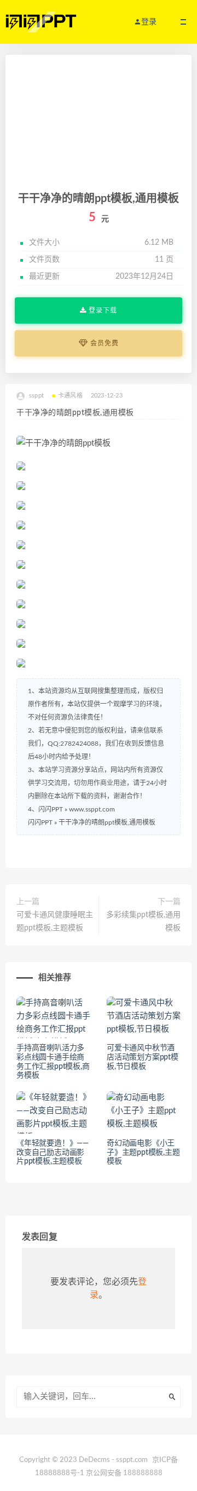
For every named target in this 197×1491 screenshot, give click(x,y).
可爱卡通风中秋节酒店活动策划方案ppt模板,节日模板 (142, 1057)
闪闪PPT (40, 822)
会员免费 (103, 343)
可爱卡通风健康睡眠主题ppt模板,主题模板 (54, 921)
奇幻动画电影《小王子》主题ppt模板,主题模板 (143, 1152)
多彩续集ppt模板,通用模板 (143, 921)
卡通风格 (70, 396)
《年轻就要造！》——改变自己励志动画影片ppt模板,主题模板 (52, 1152)
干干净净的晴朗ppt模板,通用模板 (107, 822)
